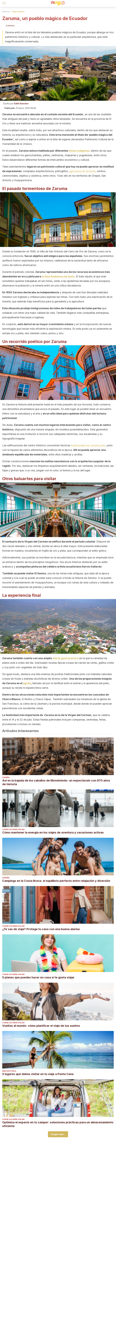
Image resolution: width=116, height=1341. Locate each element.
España (5, 777)
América (6, 12)
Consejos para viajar (13, 829)
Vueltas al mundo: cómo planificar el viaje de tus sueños (41, 1025)
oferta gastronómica (65, 658)
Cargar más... (58, 1134)
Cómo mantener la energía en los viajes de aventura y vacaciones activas (53, 832)
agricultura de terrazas (82, 171)
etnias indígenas (79, 150)
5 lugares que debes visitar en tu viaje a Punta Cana (38, 1074)
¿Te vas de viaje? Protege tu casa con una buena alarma (41, 929)
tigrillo (27, 683)
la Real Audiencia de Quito (58, 276)
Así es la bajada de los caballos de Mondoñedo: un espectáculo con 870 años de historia (56, 782)
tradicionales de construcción (88, 445)
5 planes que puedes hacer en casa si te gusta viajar (38, 977)
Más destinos (18, 12)
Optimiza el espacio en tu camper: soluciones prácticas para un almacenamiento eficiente (57, 1124)
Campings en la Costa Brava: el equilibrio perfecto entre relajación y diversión (56, 880)
